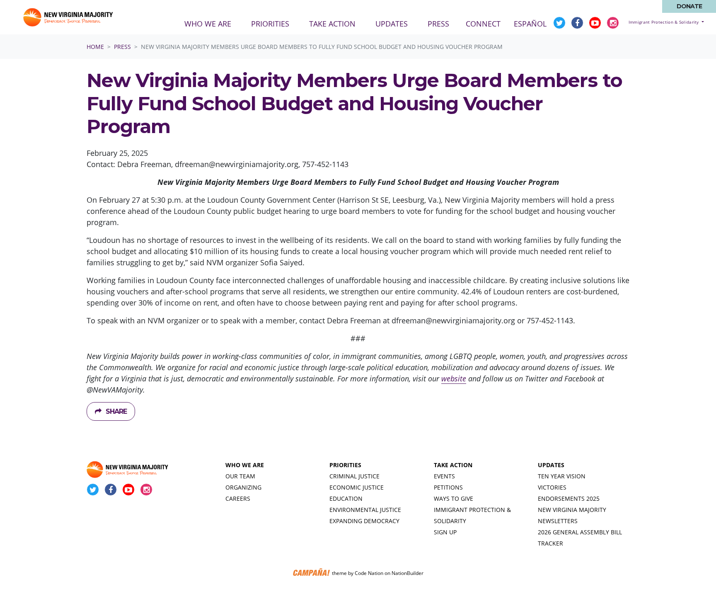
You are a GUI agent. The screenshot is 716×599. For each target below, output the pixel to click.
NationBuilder (407, 573)
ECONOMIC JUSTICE (356, 487)
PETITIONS (448, 487)
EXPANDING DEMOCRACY (364, 521)
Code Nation (369, 573)
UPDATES (551, 465)
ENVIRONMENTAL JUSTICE (365, 510)
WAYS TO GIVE (453, 498)
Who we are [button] (207, 24)
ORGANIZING (243, 487)
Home (95, 47)
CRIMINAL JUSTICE (354, 476)
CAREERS (237, 498)
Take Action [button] (332, 24)
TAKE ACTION (453, 465)
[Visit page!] (560, 23)
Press (122, 47)
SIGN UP (445, 532)
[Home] (68, 17)
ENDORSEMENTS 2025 (569, 498)
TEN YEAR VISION (561, 476)
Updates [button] (391, 24)
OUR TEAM (240, 476)
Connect (483, 24)
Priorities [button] (270, 24)
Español (530, 24)
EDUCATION (346, 498)
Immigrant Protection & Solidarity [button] (664, 22)
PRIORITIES (345, 465)
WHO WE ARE (244, 465)
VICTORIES (552, 487)
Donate (689, 6)
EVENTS (444, 476)
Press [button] (443, 23)
